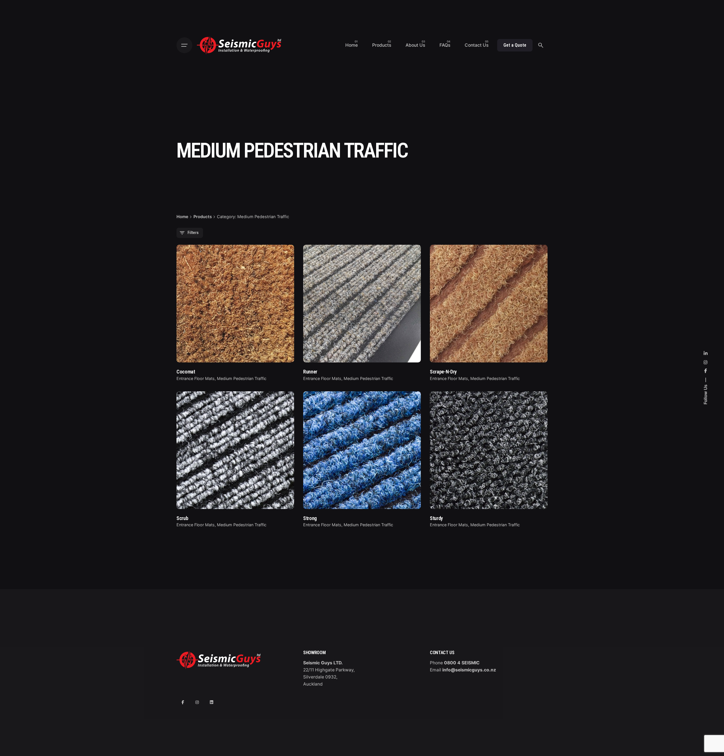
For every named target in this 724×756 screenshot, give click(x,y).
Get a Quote (514, 45)
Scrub (182, 518)
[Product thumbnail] (235, 303)
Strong (310, 518)
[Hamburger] (184, 45)
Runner (310, 372)
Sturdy (436, 518)
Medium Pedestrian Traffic (241, 378)
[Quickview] (195, 262)
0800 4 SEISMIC (462, 662)
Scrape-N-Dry (443, 372)
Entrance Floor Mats (195, 378)
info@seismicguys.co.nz (469, 670)
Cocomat (185, 372)
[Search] (541, 45)
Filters (193, 232)
